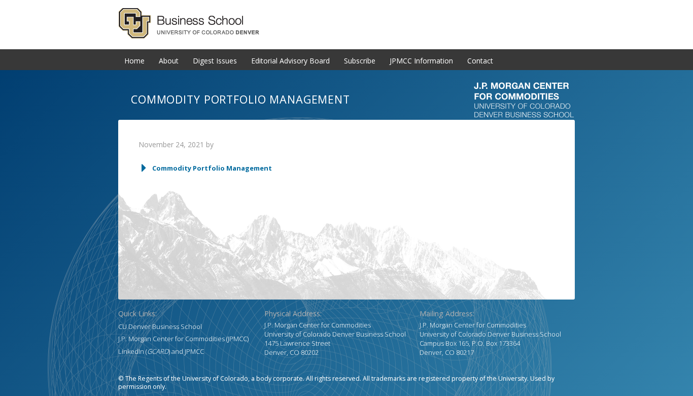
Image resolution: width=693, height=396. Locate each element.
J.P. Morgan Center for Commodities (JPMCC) (183, 338)
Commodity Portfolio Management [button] (212, 168)
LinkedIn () (144, 351)
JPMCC (194, 351)
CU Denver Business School (160, 326)
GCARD (346, 23)
